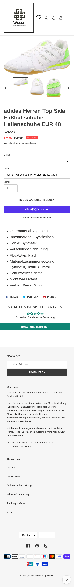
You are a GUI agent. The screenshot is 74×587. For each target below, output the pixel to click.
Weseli (31, 575)
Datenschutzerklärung (19, 485)
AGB (9, 512)
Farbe (6, 168)
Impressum (13, 476)
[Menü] (68, 17)
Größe (7, 154)
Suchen (11, 467)
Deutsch (27, 535)
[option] (20, 81)
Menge (7, 182)
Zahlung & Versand (17, 503)
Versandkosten (30, 143)
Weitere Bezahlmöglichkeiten (37, 217)
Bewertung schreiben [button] (35, 326)
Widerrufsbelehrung (18, 494)
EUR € (46, 535)
